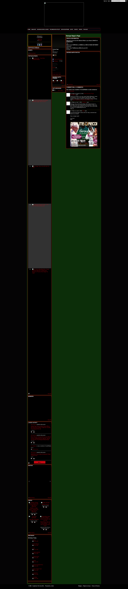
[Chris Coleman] (41, 400)
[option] (39, 481)
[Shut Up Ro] (48, 412)
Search (126, 1)
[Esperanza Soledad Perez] (30, 567)
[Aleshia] (30, 542)
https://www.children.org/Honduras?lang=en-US (83, 99)
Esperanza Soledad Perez (37, 564)
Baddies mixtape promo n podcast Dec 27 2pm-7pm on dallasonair (33, 509)
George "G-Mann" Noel (37, 568)
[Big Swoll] (44, 400)
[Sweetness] (54, 82)
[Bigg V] (58, 82)
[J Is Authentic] (30, 575)
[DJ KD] (37, 404)
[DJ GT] (41, 408)
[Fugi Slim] (37, 400)
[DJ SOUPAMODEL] (37, 416)
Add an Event (32, 53)
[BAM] (41, 416)
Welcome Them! (35, 449)
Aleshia (33, 539)
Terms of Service (96, 585)
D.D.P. (33, 548)
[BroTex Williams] (30, 546)
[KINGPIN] (33, 412)
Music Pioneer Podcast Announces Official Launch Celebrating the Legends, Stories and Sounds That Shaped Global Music (41, 438)
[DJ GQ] (44, 416)
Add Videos (32, 532)
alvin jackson (34, 424)
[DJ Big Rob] (30, 416)
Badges (80, 585)
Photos (54, 67)
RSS (29, 393)
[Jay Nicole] (37, 412)
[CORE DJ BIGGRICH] (41, 404)
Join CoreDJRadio (70, 91)
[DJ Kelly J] (30, 400)
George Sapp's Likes (57, 74)
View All (49, 393)
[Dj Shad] (30, 562)
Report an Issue (86, 585)
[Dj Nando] (44, 408)
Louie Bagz (34, 577)
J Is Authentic (35, 573)
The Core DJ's (41, 585)
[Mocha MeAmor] (48, 408)
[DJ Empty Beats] (44, 404)
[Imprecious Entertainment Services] (62, 82)
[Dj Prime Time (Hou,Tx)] (33, 416)
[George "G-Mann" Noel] (30, 571)
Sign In (109, 1)
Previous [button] (29, 481)
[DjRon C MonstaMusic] (41, 412)
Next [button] (50, 481)
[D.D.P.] (30, 550)
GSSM (36, 513)
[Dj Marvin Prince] (30, 558)
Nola (83, 110)
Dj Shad (34, 560)
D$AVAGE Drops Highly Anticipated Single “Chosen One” (41, 454)
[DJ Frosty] (33, 400)
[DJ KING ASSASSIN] (48, 404)
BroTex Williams (35, 543)
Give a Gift (36, 541)
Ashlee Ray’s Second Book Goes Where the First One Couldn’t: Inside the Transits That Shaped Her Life (40, 427)
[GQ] (33, 408)
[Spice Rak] (30, 408)
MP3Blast (84, 102)
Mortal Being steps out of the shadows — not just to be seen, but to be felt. (45, 523)
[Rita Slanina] (30, 412)
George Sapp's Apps (57, 72)
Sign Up (105, 1)
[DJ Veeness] (48, 400)
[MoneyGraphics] (44, 412)
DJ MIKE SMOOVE (36, 552)
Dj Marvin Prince (35, 556)
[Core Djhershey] (48, 416)
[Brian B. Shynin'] (37, 408)
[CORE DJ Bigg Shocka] (30, 404)
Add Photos (32, 497)
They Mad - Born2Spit (34, 519)
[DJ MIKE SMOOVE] (30, 554)
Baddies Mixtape (45, 504)
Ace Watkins (33, 446)
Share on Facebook (58, 59)
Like (55, 55)
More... (39, 462)
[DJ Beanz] (33, 404)
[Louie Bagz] (30, 579)
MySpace (56, 61)
